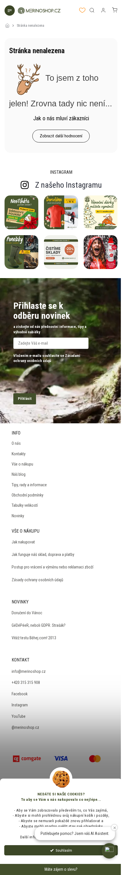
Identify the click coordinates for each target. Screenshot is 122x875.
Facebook (20, 694)
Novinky (18, 516)
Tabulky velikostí (25, 505)
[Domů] (9, 21)
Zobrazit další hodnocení (61, 135)
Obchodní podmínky (27, 495)
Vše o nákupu (22, 464)
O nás (16, 443)
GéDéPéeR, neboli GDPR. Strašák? (39, 625)
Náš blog (19, 474)
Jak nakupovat (23, 542)
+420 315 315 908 (26, 682)
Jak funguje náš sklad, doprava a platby (43, 554)
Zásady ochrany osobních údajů (37, 580)
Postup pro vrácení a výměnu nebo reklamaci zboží (52, 567)
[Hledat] (92, 10)
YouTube (19, 716)
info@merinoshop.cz (29, 671)
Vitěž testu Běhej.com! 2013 (34, 638)
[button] (109, 851)
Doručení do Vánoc (27, 613)
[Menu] (10, 11)
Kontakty (19, 454)
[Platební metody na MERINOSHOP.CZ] (27, 758)
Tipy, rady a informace (29, 485)
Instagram (20, 705)
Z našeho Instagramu (68, 185)
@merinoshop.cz (25, 727)
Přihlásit (24, 398)
